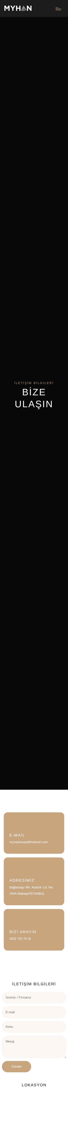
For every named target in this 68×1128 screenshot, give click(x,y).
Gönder (16, 1066)
